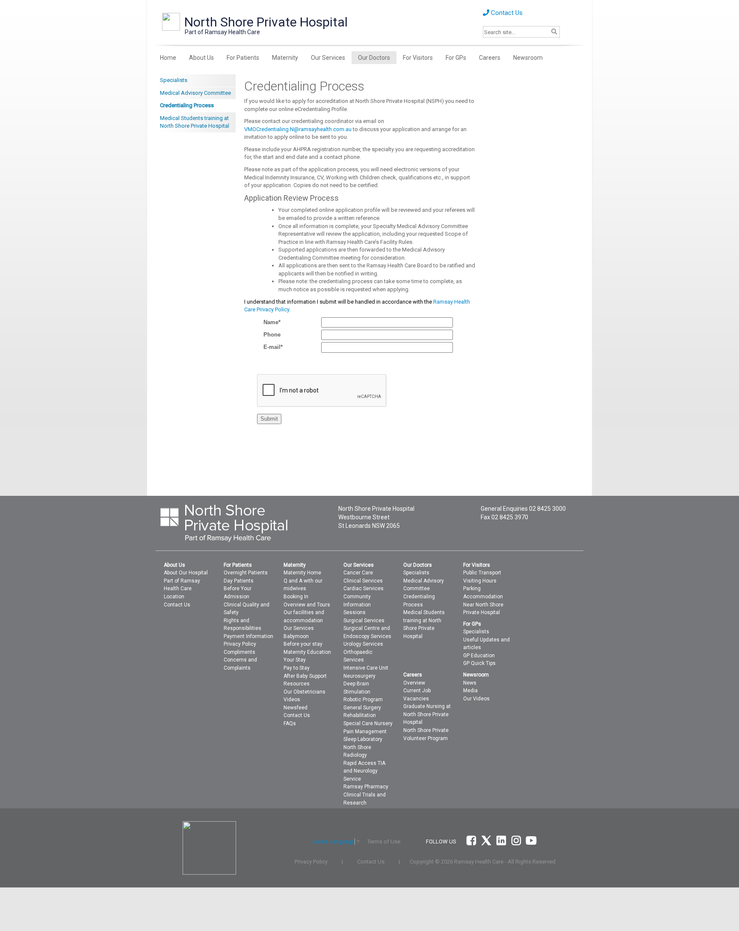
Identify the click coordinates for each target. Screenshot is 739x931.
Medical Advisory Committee (195, 93)
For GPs (456, 57)
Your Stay (295, 660)
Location (174, 597)
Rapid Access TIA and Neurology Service (364, 771)
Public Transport (482, 573)
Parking (472, 588)
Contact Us (506, 13)
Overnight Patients (246, 573)
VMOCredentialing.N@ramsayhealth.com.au (298, 129)
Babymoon (296, 636)
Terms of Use (383, 841)
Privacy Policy (240, 644)
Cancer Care (358, 573)
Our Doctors (374, 57)
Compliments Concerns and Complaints (240, 660)
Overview (414, 683)
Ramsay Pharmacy (365, 787)
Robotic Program (363, 700)
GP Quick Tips (479, 663)
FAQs (290, 723)
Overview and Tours (307, 605)
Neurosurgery (359, 676)
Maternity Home (302, 573)
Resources (297, 684)
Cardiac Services (363, 588)
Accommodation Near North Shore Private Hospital (483, 604)
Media (470, 691)
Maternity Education (307, 652)
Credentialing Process (187, 105)
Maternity (285, 57)
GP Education (479, 656)
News (469, 683)
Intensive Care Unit (365, 668)
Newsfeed (295, 708)
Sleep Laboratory (362, 739)
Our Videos (476, 699)
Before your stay (303, 644)
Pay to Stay (297, 668)
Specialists (173, 80)
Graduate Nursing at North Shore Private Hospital (427, 714)
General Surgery (362, 708)
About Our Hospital (186, 573)
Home (168, 57)
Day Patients (239, 581)
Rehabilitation (359, 715)
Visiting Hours (480, 581)
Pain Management (365, 732)
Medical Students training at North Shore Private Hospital (194, 122)
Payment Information (248, 636)
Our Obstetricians (304, 692)
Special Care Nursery (368, 723)
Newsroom (528, 57)
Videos (292, 700)
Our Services (328, 57)
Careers (489, 57)
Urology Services (363, 644)
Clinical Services (363, 581)
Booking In (296, 597)
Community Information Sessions (357, 604)
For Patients (243, 57)
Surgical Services (363, 621)
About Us (201, 57)
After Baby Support (305, 676)
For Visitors (418, 57)
